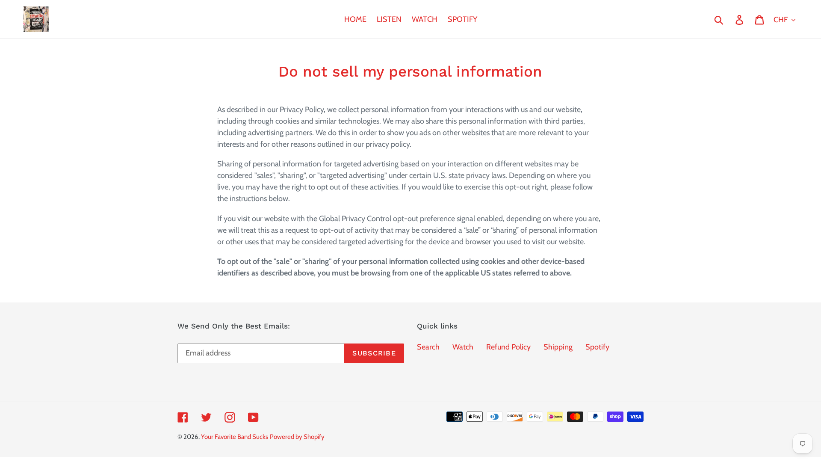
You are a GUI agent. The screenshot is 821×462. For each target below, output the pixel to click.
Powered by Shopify (297, 437)
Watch (462, 347)
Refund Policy (508, 347)
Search (428, 347)
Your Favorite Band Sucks (234, 437)
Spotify (597, 347)
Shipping (558, 347)
